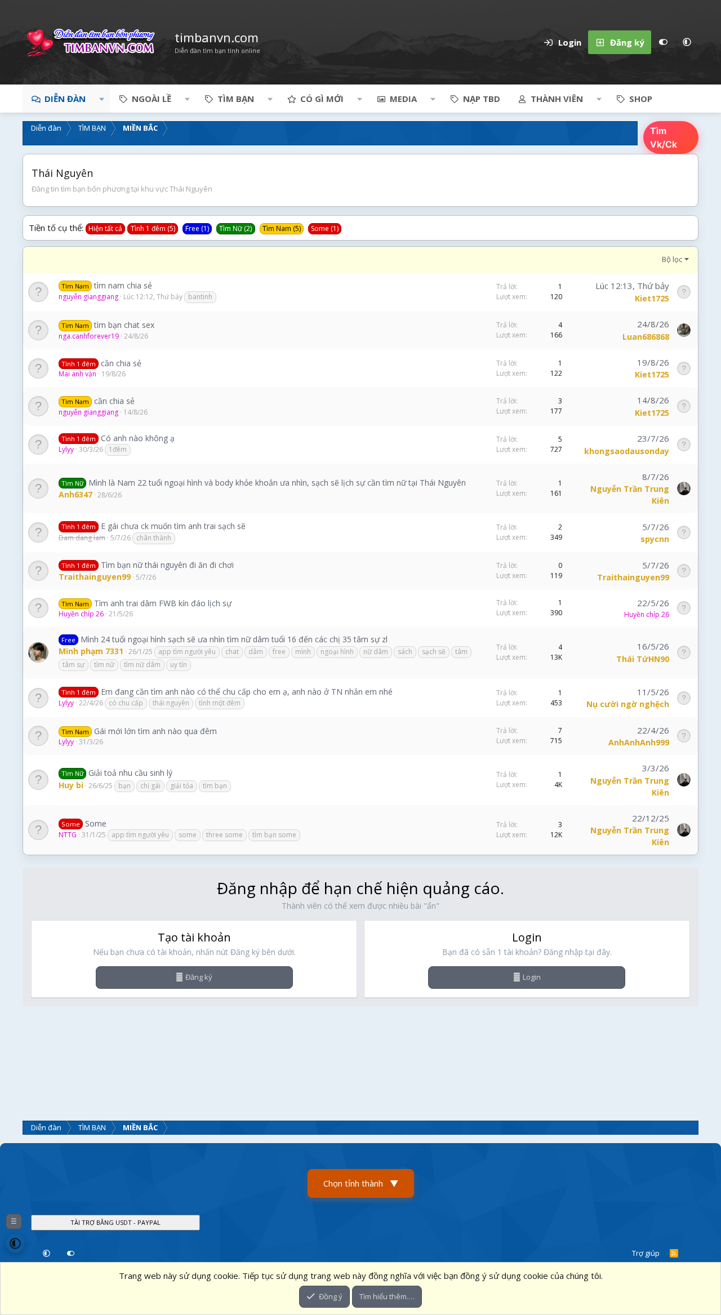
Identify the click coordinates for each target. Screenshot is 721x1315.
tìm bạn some (274, 834)
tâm (461, 651)
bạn (124, 785)
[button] (686, 42)
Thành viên (557, 98)
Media (403, 98)
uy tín (178, 664)
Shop (640, 98)
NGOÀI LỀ (151, 98)
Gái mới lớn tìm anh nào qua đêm (155, 731)
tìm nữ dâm (142, 664)
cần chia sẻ (121, 363)
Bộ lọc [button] (672, 259)
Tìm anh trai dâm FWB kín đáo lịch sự (163, 603)
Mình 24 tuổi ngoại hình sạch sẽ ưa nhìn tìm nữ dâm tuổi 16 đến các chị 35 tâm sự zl (234, 639)
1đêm (118, 449)
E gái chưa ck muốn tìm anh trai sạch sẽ (173, 526)
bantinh (200, 296)
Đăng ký (198, 977)
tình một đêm (220, 703)
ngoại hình (337, 651)
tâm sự (73, 664)
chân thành (153, 538)
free (279, 651)
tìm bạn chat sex (124, 324)
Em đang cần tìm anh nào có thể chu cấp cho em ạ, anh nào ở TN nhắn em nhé (247, 691)
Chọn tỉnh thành (360, 1183)
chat (232, 651)
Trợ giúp (646, 1253)
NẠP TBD (481, 98)
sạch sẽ (434, 651)
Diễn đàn (65, 98)
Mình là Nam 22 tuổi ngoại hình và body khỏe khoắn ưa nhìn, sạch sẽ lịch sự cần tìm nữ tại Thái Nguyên (277, 482)
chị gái (150, 785)
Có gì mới (322, 98)
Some (95, 823)
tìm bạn (215, 785)
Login (532, 977)
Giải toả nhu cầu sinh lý (130, 772)
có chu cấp (126, 703)
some (188, 834)
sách (405, 651)
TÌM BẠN (235, 98)
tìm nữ (104, 664)
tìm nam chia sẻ (123, 285)
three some (224, 834)
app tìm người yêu (187, 651)
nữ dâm (375, 651)
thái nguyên (171, 703)
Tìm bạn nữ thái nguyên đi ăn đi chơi (167, 564)
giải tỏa (181, 785)
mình (303, 651)
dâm (255, 651)
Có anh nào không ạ (138, 438)
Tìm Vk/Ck (663, 137)
